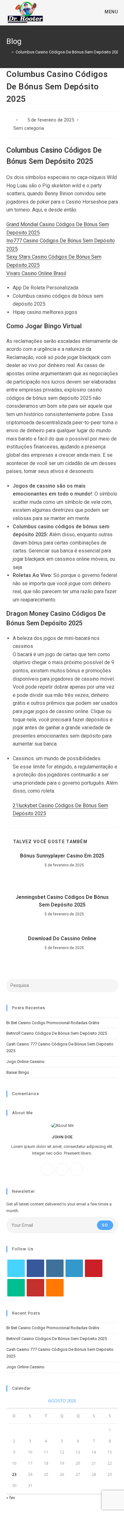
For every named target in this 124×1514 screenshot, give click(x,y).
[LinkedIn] (74, 1268)
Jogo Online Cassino (25, 1061)
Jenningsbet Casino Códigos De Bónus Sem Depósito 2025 (62, 901)
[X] (76, 1169)
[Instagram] (62, 1169)
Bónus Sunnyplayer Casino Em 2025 (62, 856)
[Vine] (16, 1287)
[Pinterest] (93, 1268)
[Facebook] (47, 1169)
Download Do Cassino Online (62, 938)
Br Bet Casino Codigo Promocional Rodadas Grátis (52, 1022)
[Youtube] (35, 1287)
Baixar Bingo (17, 1072)
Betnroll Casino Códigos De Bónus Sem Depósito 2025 (56, 1033)
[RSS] (55, 1287)
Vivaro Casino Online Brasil (36, 273)
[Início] (8, 52)
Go (105, 1225)
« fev (10, 1497)
